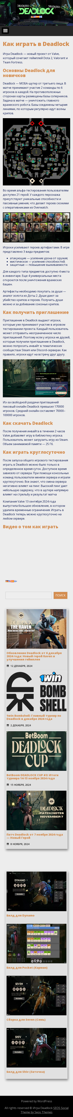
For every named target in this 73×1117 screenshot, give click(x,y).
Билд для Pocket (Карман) (27, 968)
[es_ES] (37, 17)
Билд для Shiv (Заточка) (26, 1072)
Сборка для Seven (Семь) (26, 1020)
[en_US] (35, 17)
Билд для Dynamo (21, 915)
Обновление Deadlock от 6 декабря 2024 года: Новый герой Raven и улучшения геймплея (34, 656)
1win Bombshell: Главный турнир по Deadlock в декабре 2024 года (34, 717)
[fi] (40, 17)
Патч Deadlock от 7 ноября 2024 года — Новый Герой (35, 836)
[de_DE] (32, 17)
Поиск (60, 595)
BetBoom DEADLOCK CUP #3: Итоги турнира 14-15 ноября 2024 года (32, 776)
